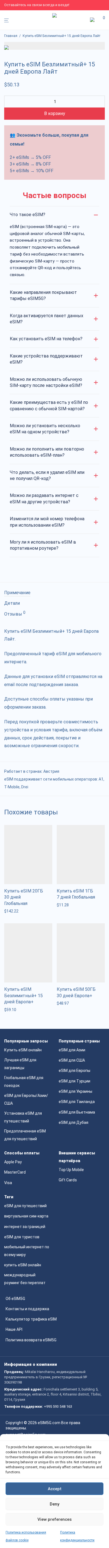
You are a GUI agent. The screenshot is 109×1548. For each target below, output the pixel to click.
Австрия (51, 771)
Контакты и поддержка (27, 1309)
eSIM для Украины (75, 1091)
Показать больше (19, 911)
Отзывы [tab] (14, 614)
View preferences (54, 1519)
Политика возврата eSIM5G (31, 1340)
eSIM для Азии (72, 1050)
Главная (10, 36)
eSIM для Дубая (73, 1122)
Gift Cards (68, 1180)
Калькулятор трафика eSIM (31, 1319)
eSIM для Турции (74, 1081)
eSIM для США (72, 1060)
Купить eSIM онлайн (23, 1050)
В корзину (54, 113)
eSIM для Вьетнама (77, 1112)
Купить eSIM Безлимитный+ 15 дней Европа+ (23, 995)
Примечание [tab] (17, 592)
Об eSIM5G (15, 1298)
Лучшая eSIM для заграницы (20, 1064)
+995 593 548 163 (58, 1406)
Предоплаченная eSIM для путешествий (25, 1135)
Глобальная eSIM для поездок (23, 1082)
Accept (54, 1488)
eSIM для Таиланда (77, 1101)
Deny (54, 1504)
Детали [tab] (12, 603)
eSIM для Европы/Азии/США (26, 1099)
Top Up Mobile (71, 1169)
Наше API (14, 1329)
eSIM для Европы (74, 1070)
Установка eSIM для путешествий (23, 1117)
